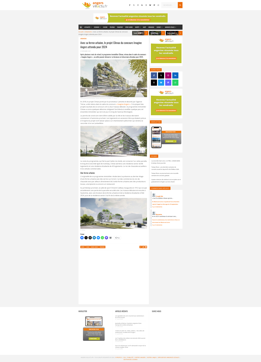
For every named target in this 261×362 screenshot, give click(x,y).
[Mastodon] (154, 5)
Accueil (81, 32)
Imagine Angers (94, 247)
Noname (159, 214)
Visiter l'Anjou (152, 357)
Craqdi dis (159, 196)
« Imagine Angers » (123, 104)
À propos (118, 357)
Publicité (130, 357)
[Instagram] (138, 5)
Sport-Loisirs (129, 27)
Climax (87, 247)
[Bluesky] (150, 5)
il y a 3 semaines (157, 225)
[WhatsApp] (158, 5)
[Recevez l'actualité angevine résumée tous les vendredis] (130, 18)
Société (137, 27)
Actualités (87, 27)
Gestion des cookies (130, 359)
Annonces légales (170, 27)
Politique (112, 27)
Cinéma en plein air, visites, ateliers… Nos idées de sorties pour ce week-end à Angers (129, 331)
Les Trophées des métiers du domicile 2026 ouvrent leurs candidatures (130, 339)
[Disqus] (113, 278)
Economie (96, 27)
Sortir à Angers (140, 357)
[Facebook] (130, 5)
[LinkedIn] (142, 5)
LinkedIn (146, 247)
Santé (144, 27)
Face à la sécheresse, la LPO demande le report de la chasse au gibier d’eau (130, 346)
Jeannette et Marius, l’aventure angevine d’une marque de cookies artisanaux (128, 324)
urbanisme (102, 247)
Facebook (140, 247)
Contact (159, 27)
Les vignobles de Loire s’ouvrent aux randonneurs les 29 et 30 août (129, 316)
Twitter (143, 247)
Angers (82, 247)
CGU (124, 357)
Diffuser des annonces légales (168, 357)
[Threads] (146, 5)
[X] (134, 5)
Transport (120, 27)
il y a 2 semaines (157, 207)
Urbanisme (151, 27)
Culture (105, 27)
